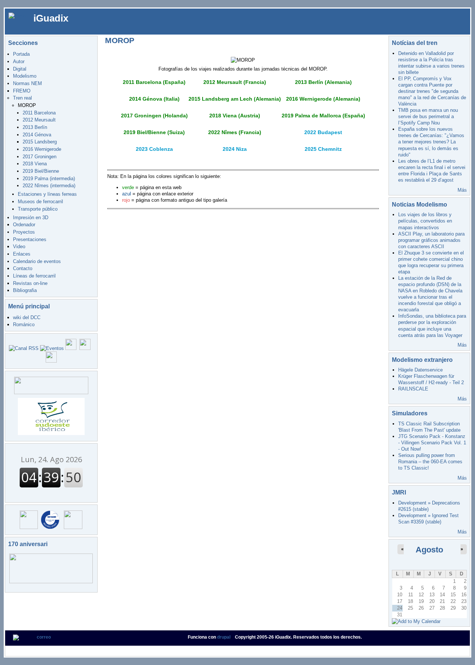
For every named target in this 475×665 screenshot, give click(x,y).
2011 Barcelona (39, 113)
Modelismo (24, 76)
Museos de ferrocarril (40, 201)
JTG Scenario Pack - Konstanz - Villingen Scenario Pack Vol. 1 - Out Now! (432, 443)
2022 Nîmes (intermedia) (49, 185)
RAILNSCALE (413, 389)
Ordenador (24, 224)
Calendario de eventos (37, 261)
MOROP (27, 105)
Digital (19, 69)
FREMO (21, 91)
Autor (18, 61)
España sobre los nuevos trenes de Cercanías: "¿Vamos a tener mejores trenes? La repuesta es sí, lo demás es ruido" (431, 141)
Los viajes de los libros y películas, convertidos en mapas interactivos (425, 221)
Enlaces (21, 254)
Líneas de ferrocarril (34, 276)
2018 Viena (35, 163)
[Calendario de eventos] (52, 348)
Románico (24, 324)
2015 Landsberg (40, 142)
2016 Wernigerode (42, 149)
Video (19, 246)
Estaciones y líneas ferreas (47, 194)
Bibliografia (25, 290)
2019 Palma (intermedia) (49, 178)
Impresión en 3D (30, 217)
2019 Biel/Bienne (41, 171)
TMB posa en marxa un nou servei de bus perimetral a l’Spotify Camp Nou (428, 116)
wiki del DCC (26, 317)
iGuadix (50, 18)
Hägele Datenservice (420, 370)
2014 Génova (37, 134)
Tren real (22, 98)
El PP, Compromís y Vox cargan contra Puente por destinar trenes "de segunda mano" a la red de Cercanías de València (432, 91)
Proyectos (24, 232)
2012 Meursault (39, 120)
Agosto (429, 549)
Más (462, 190)
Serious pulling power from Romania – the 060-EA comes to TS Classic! (430, 461)
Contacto (22, 268)
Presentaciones (29, 239)
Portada (21, 54)
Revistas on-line (30, 283)
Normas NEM (27, 83)
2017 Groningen (39, 156)
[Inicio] (17, 15)
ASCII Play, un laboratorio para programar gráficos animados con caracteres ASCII (431, 240)
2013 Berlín (35, 127)
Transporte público (38, 209)
